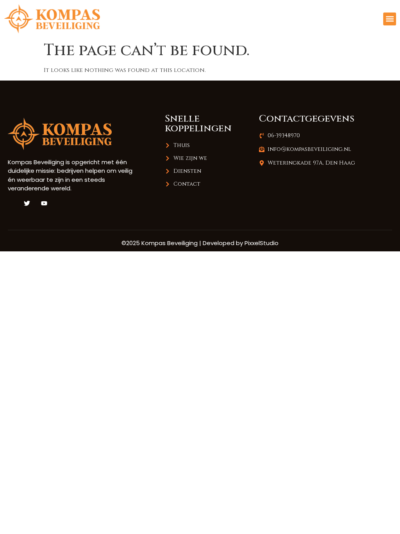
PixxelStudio (262, 243)
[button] (389, 19)
